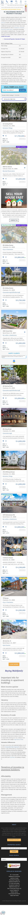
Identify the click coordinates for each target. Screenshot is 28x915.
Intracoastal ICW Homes (14, 893)
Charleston (16, 27)
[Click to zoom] (14, 357)
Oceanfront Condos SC (14, 885)
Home (2, 5)
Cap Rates (12, 757)
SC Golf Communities (14, 883)
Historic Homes (14, 892)
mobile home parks (5, 36)
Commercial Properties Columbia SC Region (14, 39)
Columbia (22, 27)
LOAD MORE (14, 664)
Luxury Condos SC (14, 890)
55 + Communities (14, 874)
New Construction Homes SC (14, 888)
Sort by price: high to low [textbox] (9, 99)
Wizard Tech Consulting (11, 900)
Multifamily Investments (14, 876)
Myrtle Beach (9, 29)
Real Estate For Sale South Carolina (15, 5)
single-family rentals (18, 739)
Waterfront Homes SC (14, 886)
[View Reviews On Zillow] (14, 361)
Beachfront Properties (14, 880)
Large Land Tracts (14, 895)
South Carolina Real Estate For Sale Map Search (12, 7)
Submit (14, 851)
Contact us (14, 220)
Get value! (22, 90)
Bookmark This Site (14, 839)
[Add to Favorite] (3, 136)
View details (22, 138)
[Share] (5, 136)
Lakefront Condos (14, 878)
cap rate (3, 22)
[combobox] (14, 99)
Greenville (3, 29)
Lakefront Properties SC (14, 881)
